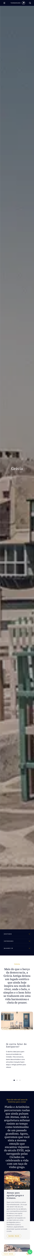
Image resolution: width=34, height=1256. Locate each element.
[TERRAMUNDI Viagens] (17, 3)
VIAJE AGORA (8, 1254)
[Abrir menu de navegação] (5, 3)
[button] (30, 1252)
